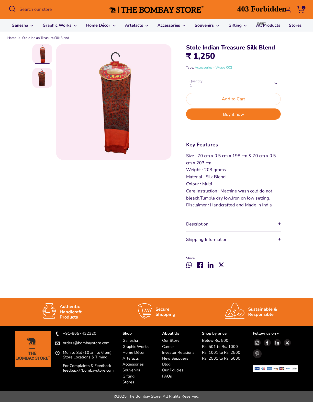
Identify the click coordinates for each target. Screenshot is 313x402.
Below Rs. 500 (215, 340)
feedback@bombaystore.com (88, 370)
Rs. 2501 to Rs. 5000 (221, 358)
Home (11, 37)
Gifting (128, 376)
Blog (166, 364)
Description (197, 224)
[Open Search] (12, 9)
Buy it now (233, 114)
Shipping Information (206, 239)
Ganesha (20, 25)
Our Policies (172, 370)
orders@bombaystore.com (86, 343)
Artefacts (134, 25)
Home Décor (99, 25)
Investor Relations (178, 352)
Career (168, 346)
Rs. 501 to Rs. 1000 (220, 346)
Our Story (170, 340)
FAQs (167, 376)
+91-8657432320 (79, 333)
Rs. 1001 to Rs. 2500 (221, 352)
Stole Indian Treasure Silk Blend (45, 37)
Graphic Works (58, 25)
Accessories (169, 25)
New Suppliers (175, 358)
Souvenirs (205, 25)
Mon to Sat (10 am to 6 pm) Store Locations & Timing (87, 355)
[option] (114, 104)
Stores (128, 382)
